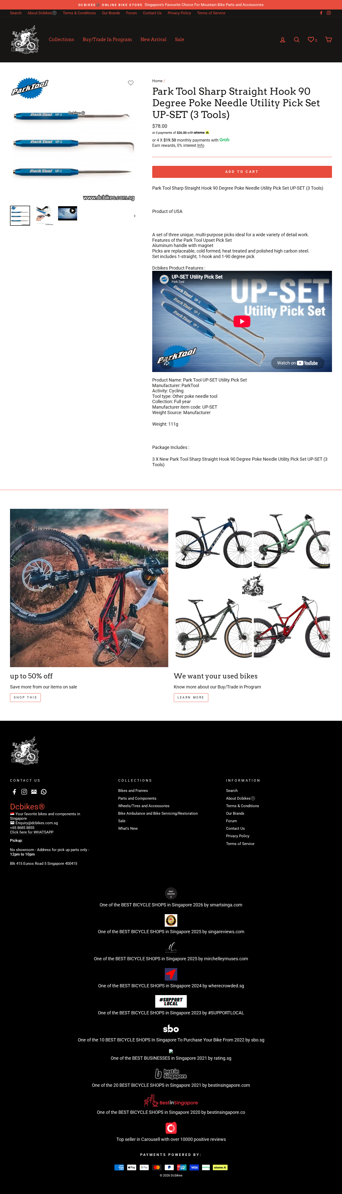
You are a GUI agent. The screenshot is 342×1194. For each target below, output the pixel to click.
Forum (131, 13)
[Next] (132, 216)
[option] (171, 5)
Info (200, 145)
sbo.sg (257, 1039)
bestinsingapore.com (229, 1085)
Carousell (150, 1139)
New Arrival (153, 39)
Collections (61, 39)
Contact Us (152, 13)
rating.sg (222, 1058)
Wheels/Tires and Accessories (143, 806)
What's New (128, 828)
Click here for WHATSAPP (31, 832)
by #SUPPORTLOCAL (223, 1012)
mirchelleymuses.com (226, 958)
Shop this (25, 697)
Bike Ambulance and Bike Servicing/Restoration (158, 813)
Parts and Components (137, 798)
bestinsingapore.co (226, 1112)
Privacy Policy (179, 13)
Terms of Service (211, 13)
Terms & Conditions (79, 13)
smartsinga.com (226, 904)
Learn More (191, 697)
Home (157, 81)
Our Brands (111, 13)
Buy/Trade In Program (107, 39)
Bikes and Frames (133, 790)
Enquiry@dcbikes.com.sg (37, 823)
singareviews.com (226, 931)
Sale (179, 39)
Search (16, 13)
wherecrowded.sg (226, 985)
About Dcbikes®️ (42, 13)
